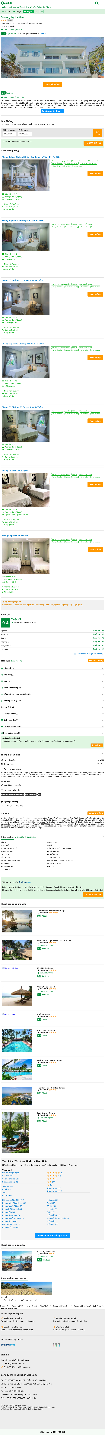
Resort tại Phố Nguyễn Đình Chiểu (87, 1306)
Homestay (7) (52, 1209)
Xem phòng (97, 745)
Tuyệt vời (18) (7, 1186)
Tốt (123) (5, 1192)
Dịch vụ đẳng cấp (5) (10, 1182)
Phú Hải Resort (44, 1014)
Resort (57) (51, 1203)
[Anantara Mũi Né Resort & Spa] (17, 921)
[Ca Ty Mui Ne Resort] (17, 1041)
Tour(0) (18, 12)
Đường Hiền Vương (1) (11, 1215)
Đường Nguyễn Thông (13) (12, 1206)
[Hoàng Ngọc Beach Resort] (17, 1069)
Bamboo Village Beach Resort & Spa (54, 941)
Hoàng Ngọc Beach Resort (49, 1060)
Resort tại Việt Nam (20, 1306)
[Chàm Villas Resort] (17, 996)
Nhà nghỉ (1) (51, 1221)
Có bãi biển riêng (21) (10, 1179)
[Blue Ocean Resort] (17, 1133)
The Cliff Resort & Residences (51, 1088)
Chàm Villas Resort (46, 987)
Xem (42, 34)
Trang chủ (4, 1306)
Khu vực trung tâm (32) (10, 1173)
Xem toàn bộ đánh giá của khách (89, 654)
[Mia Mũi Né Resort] (17, 968)
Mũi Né (7, 12)
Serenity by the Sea (46, 1252)
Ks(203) (30, 12)
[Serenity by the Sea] (17, 1261)
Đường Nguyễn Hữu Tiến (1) (13, 1218)
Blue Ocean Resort (46, 1113)
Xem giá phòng (53, 84)
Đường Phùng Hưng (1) (11, 1227)
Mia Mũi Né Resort (45, 968)
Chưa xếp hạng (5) (54, 1188)
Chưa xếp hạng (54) (54, 1191)
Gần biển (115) (7, 1176)
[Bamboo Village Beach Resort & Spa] (17, 950)
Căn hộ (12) (51, 1206)
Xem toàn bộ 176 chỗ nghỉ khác (52, 1235)
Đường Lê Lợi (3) (8, 1212)
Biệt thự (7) (51, 1212)
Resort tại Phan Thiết (61, 1306)
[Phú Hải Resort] (17, 1014)
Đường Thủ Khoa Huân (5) (12, 1209)
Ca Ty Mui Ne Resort (46, 1030)
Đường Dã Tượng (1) (10, 1221)
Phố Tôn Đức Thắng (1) (11, 1224)
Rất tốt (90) (6, 1189)
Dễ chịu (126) (7, 1196)
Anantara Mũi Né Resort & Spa (51, 911)
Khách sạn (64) (52, 1200)
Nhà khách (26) (52, 1224)
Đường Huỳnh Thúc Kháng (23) (14, 1203)
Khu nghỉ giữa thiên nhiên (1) (58, 1218)
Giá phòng (97, 133)
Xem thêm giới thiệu (51, 111)
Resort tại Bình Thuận (40, 1306)
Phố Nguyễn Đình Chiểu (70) (13, 1200)
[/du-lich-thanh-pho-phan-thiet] (26, 1288)
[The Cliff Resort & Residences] (17, 1096)
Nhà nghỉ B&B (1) (53, 1215)
